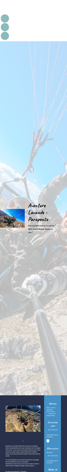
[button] (7, 419)
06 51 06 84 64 (53, 430)
